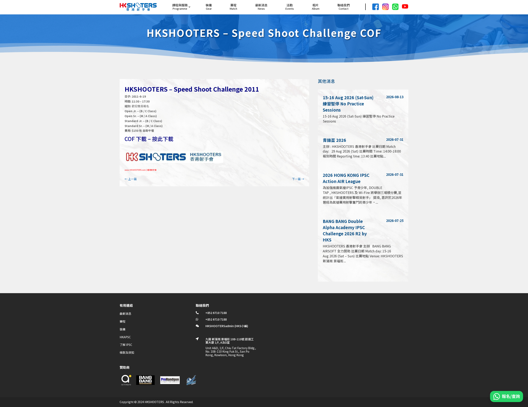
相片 (315, 5)
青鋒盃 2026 (334, 140)
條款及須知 (127, 352)
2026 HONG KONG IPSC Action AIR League (346, 178)
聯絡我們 (343, 5)
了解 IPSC (126, 345)
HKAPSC (125, 337)
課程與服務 (180, 5)
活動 (289, 5)
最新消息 (261, 5)
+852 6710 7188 (216, 313)
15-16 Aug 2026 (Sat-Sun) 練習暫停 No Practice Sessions (348, 103)
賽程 (233, 5)
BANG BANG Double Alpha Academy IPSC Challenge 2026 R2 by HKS (345, 230)
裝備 (209, 5)
